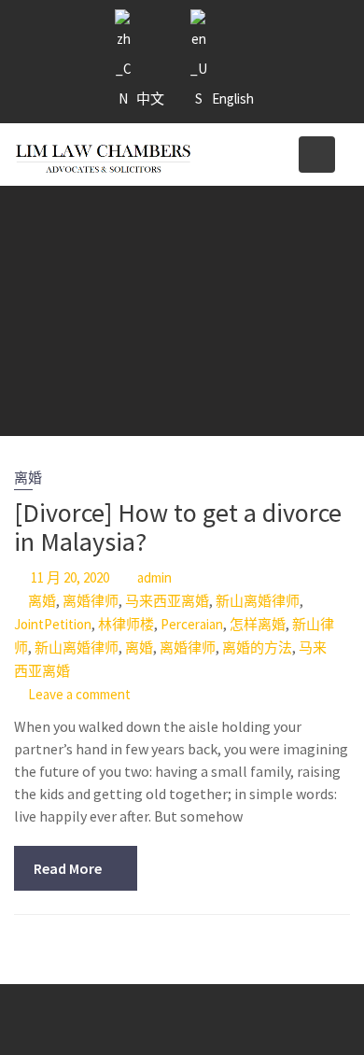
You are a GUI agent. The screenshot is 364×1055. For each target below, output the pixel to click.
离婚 (28, 477)
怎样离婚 (258, 624)
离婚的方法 (257, 647)
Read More (68, 868)
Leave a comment (79, 694)
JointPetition (52, 624)
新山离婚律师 (258, 601)
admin (154, 577)
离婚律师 (91, 601)
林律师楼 (126, 624)
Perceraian (192, 624)
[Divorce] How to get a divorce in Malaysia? (178, 527)
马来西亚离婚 (167, 601)
